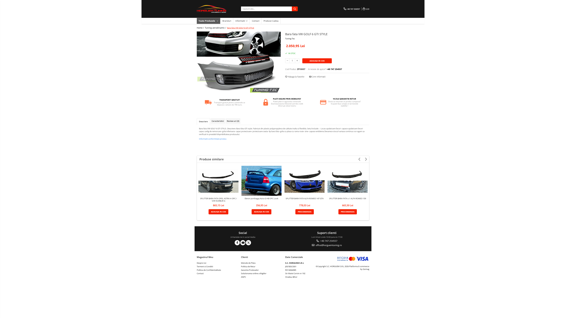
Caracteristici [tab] (218, 121)
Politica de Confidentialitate (209, 270)
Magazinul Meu (205, 257)
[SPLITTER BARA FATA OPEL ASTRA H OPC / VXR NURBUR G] (218, 181)
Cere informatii (318, 76)
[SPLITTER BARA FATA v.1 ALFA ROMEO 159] (348, 181)
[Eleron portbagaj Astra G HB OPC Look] (261, 181)
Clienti (244, 257)
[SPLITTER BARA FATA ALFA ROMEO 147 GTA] (304, 181)
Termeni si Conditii (205, 266)
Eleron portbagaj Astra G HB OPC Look (261, 198)
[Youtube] (242, 242)
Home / (200, 27)
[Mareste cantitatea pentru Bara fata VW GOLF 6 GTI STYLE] (297, 60)
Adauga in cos (317, 60)
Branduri (226, 20)
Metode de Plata (248, 263)
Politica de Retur (248, 266)
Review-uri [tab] (233, 121)
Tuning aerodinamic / (216, 27)
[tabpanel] (239, 63)
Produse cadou (271, 20)
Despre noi (201, 263)
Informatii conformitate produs (212, 139)
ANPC (243, 277)
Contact (255, 20)
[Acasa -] (211, 9)
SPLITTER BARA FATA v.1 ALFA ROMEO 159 (347, 198)
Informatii (240, 20)
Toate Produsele (207, 20)
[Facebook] (237, 242)
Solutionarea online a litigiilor (253, 273)
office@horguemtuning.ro (328, 245)
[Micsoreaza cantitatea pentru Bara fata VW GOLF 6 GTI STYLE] (287, 60)
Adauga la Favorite (295, 76)
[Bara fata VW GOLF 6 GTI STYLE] (239, 63)
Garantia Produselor (250, 270)
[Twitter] (248, 242)
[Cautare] (295, 8)
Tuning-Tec (290, 38)
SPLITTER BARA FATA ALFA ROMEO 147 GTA (305, 198)
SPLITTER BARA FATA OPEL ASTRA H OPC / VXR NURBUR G (218, 199)
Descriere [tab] (203, 121)
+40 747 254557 (328, 240)
